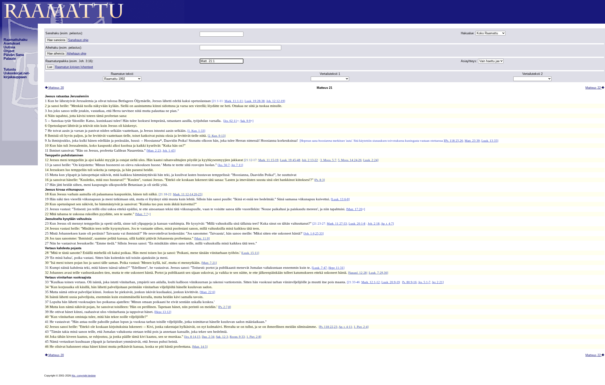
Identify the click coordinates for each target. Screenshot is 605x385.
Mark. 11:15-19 (268, 160)
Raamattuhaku (15, 40)
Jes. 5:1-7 (424, 282)
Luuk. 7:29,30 (378, 272)
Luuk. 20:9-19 (390, 282)
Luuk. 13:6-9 (340, 199)
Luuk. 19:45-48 (290, 160)
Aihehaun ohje (76, 53)
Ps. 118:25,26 (454, 140)
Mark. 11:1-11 (234, 101)
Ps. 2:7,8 (224, 307)
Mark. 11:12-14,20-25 (187, 194)
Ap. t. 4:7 (387, 223)
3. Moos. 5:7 (328, 160)
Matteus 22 (593, 88)
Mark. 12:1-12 (370, 282)
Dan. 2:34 (208, 336)
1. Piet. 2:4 (360, 327)
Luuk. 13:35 (489, 140)
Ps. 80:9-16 (409, 282)
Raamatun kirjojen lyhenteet (74, 67)
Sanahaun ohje (78, 40)
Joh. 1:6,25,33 (313, 233)
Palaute (10, 58)
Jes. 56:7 (224, 165)
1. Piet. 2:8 (253, 336)
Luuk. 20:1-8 (357, 223)
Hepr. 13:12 (162, 312)
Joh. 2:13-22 (310, 160)
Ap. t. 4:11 (345, 327)
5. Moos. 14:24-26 (350, 160)
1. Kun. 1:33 (196, 131)
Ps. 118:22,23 (328, 327)
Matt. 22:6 (207, 292)
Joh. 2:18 (374, 223)
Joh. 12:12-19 (275, 101)
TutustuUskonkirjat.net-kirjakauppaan (17, 73)
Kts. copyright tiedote (84, 375)
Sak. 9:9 (245, 121)
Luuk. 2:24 (370, 160)
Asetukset (12, 43)
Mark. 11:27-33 (337, 223)
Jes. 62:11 (230, 121)
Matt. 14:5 (200, 346)
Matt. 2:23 (154, 150)
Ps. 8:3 (319, 180)
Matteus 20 (56, 88)
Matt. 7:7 (142, 214)
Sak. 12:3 (222, 336)
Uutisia (9, 47)
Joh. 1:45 (168, 150)
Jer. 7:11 (236, 165)
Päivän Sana (14, 55)
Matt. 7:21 (209, 263)
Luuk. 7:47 (320, 268)
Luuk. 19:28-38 (255, 101)
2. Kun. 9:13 (217, 135)
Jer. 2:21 (437, 282)
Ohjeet (9, 51)
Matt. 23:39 (472, 140)
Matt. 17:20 (354, 209)
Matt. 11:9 (202, 238)
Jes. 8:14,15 (192, 336)
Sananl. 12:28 (358, 272)
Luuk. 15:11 (250, 253)
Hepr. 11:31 (335, 268)
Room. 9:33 (237, 336)
